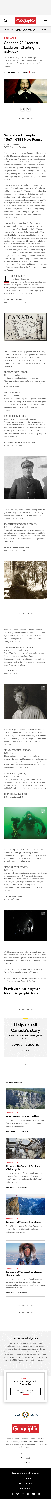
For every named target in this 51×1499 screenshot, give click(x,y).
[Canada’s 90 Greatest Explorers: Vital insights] (25, 1164)
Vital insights (28, 988)
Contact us (25, 1488)
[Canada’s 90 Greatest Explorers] (25, 1217)
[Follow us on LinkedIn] (39, 1494)
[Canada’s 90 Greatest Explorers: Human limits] (25, 1269)
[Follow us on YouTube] (33, 1494)
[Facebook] (23, 109)
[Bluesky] (28, 109)
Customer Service (25, 1454)
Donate (17, 1045)
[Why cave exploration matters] (25, 1111)
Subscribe (32, 1045)
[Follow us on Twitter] (17, 1494)
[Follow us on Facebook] (12, 1494)
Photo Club (25, 1458)
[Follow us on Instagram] (23, 1494)
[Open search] (5, 21)
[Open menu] (45, 21)
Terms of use (25, 1478)
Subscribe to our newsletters (25, 1392)
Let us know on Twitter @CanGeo (21, 981)
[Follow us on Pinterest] (28, 1494)
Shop (25, 1051)
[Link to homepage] (25, 20)
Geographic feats (26, 992)
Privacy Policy (25, 1483)
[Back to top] (25, 1064)
